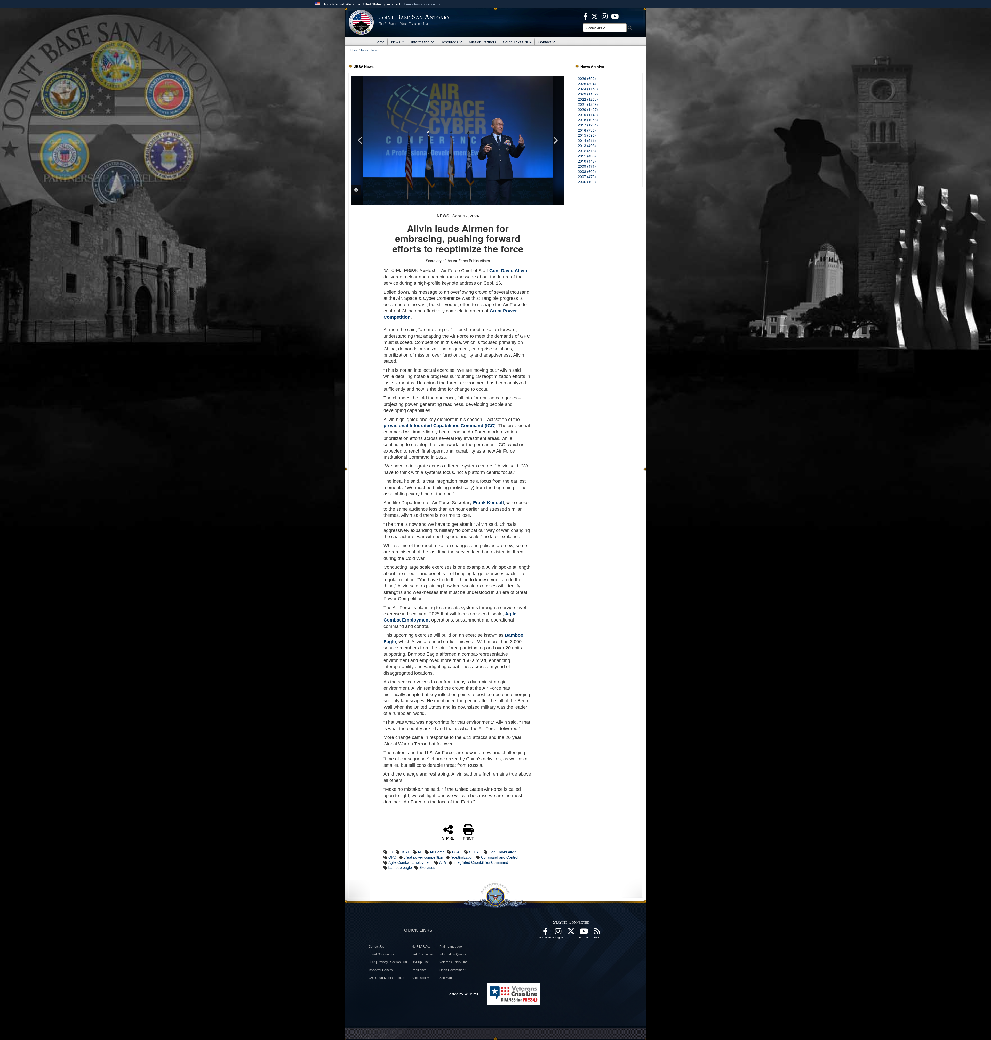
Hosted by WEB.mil (462, 994)
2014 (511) (587, 140)
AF (420, 851)
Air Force (437, 851)
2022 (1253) (588, 99)
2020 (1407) (588, 109)
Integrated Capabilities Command (480, 862)
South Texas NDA (517, 41)
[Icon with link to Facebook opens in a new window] (586, 15)
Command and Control (499, 857)
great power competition (423, 857)
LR (390, 851)
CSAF (457, 851)
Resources (449, 41)
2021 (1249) (588, 104)
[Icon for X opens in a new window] (594, 15)
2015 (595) (587, 135)
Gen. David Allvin (502, 851)
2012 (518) (587, 150)
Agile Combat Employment (410, 862)
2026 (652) (587, 78)
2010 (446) (587, 161)
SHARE (448, 837)
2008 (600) (587, 171)
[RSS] (596, 933)
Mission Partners (482, 41)
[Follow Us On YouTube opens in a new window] (584, 933)
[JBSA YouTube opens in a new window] (615, 15)
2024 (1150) (588, 88)
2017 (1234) (588, 124)
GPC (392, 857)
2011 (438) (587, 155)
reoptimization (462, 857)
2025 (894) (587, 83)
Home (380, 41)
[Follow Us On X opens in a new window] (571, 933)
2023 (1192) (588, 93)
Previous (360, 140)
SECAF (475, 851)
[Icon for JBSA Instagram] (558, 933)
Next (555, 140)
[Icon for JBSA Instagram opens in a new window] (605, 15)
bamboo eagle (400, 867)
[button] (422, 4)
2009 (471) (587, 166)
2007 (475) (587, 176)
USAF (405, 851)
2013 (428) (587, 145)
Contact (544, 41)
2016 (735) (587, 130)
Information (420, 41)
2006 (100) (587, 181)
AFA (442, 862)
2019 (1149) (588, 114)
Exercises (427, 867)
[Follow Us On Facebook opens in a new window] (545, 933)
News (395, 41)
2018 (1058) (588, 119)
